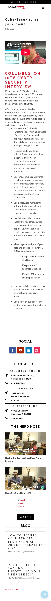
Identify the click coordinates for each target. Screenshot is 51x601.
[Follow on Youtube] (20, 350)
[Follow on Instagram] (37, 350)
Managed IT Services (30, 578)
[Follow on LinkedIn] (29, 350)
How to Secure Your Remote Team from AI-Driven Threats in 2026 (25, 542)
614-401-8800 (27, 2)
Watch (25, 517)
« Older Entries (11, 589)
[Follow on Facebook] (12, 350)
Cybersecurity (10, 29)
